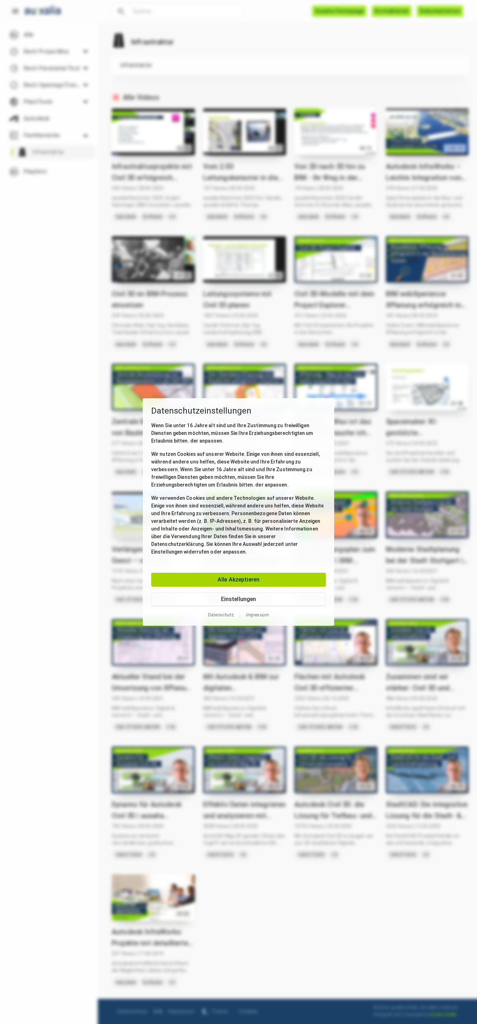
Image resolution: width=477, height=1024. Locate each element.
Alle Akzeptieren (238, 579)
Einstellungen (238, 599)
